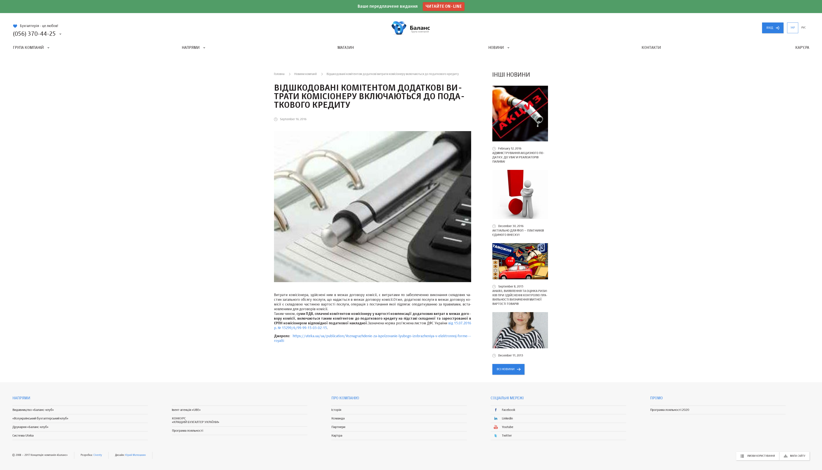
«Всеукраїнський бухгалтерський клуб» (40, 418)
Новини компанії (305, 74)
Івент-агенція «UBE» (186, 410)
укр (793, 28)
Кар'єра (802, 48)
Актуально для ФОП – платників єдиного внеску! (518, 232)
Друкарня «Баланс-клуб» (30, 427)
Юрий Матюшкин (135, 455)
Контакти (651, 48)
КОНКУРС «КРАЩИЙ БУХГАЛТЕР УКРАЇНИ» (195, 420)
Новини (496, 48)
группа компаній (411, 27)
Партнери (338, 427)
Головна (279, 74)
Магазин (345, 48)
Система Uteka (23, 435)
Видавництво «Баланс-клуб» (33, 410)
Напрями (191, 48)
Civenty (97, 455)
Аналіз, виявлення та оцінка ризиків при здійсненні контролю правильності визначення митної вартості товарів (520, 297)
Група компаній (28, 48)
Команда (338, 418)
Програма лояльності (187, 430)
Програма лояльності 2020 (669, 410)
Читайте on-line (444, 6)
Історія (336, 410)
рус (803, 28)
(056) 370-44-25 (34, 34)
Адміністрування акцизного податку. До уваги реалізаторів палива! (518, 157)
